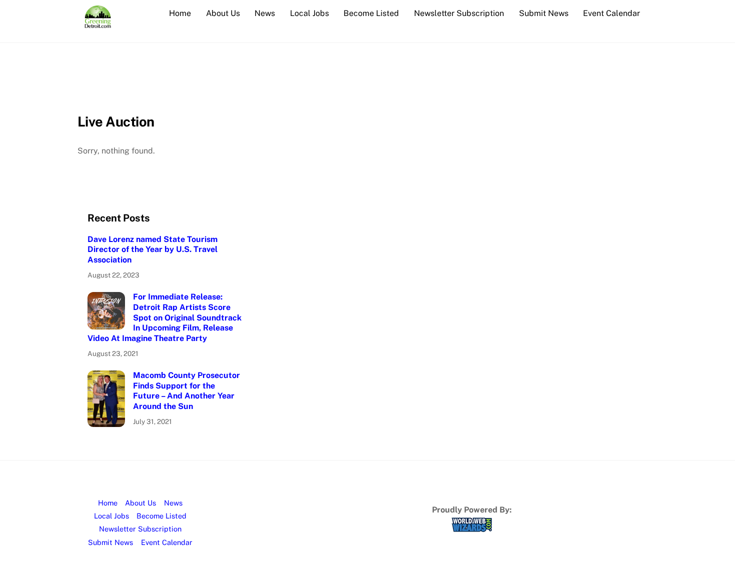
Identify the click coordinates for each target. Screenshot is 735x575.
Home (180, 13)
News (264, 13)
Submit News (543, 13)
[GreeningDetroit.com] (98, 23)
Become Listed (371, 13)
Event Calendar (611, 13)
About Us (223, 13)
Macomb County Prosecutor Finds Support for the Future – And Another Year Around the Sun (186, 390)
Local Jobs (309, 13)
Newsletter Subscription (459, 13)
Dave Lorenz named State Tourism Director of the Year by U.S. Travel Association (153, 249)
